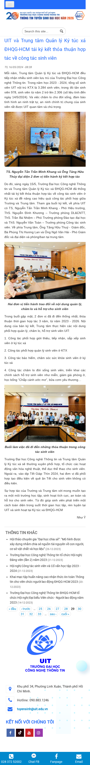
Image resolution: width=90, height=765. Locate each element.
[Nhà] (45, 15)
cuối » (65, 614)
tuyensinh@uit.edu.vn (32, 709)
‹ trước (25, 609)
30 (79, 609)
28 (66, 609)
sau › (53, 614)
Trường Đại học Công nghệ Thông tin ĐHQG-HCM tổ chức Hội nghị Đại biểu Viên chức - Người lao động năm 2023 (46, 597)
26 (49, 609)
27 (57, 609)
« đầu (12, 609)
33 (39, 614)
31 (22, 614)
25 (40, 609)
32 (31, 614)
